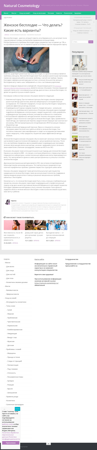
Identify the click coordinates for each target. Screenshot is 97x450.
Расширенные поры (15, 377)
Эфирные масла (12, 294)
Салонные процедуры (15, 404)
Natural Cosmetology (22, 5)
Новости (59, 13)
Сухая (9, 310)
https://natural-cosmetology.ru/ (46, 283)
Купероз (10, 381)
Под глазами (12, 369)
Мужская (10, 341)
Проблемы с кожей (13, 349)
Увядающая (12, 333)
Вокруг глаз (12, 337)
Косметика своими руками (17, 282)
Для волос (10, 266)
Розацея (10, 385)
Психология (68, 13)
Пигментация (12, 365)
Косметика (10, 401)
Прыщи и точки (13, 357)
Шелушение (12, 393)
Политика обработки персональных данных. (10, 435)
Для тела (9, 278)
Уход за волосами (39, 13)
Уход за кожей (24, 13)
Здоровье (77, 13)
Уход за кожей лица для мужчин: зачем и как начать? (86, 82)
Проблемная (12, 318)
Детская (10, 345)
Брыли (10, 389)
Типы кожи (10, 306)
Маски (6, 13)
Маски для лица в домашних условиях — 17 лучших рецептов (85, 139)
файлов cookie (7, 424)
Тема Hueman (24, 446)
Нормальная (12, 326)
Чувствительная (13, 322)
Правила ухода (12, 397)
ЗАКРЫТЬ (17, 409)
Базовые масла (12, 290)
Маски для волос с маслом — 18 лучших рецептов (85, 147)
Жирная (10, 314)
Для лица (10, 270)
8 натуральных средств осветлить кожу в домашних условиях (85, 120)
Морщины (11, 353)
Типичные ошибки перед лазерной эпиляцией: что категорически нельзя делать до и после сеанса (82, 74)
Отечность (11, 373)
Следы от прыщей (14, 361)
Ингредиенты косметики (16, 302)
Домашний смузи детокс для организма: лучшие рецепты (34, 235)
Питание (51, 13)
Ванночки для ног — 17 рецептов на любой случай (85, 97)
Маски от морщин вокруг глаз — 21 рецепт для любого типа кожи (86, 105)
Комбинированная (14, 330)
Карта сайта (39, 259)
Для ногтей (10, 274)
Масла (14, 13)
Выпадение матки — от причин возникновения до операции (55, 235)
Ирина (7, 35)
